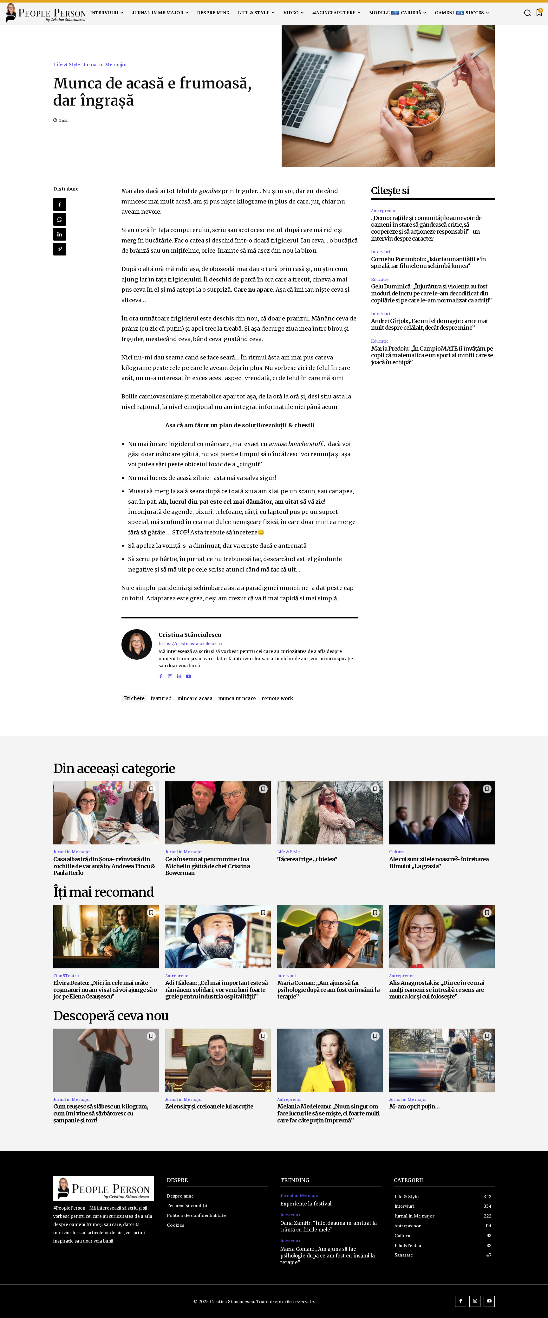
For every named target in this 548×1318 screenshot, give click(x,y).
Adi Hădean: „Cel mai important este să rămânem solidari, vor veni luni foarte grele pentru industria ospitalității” (216, 989)
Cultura (397, 852)
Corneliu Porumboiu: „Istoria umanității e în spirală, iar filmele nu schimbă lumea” (428, 262)
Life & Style (66, 64)
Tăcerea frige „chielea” (307, 859)
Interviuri (380, 252)
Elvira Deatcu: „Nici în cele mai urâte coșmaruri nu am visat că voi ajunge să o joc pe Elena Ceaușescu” (105, 989)
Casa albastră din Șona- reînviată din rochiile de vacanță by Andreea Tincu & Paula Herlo (104, 866)
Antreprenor (383, 210)
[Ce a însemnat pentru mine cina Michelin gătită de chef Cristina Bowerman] (218, 813)
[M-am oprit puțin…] (442, 1060)
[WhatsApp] (59, 219)
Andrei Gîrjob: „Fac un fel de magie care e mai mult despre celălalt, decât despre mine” (429, 324)
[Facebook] (59, 204)
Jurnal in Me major (105, 64)
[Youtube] (188, 675)
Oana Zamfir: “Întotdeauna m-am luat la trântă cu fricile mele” (328, 1226)
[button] (527, 12)
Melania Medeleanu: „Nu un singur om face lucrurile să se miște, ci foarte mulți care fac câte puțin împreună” (328, 1113)
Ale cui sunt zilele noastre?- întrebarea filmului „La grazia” (438, 863)
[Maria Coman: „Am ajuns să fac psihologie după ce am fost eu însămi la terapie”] (330, 936)
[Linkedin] (59, 234)
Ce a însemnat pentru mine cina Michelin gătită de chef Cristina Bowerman (207, 866)
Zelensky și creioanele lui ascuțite (209, 1106)
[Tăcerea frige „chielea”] (330, 813)
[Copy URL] (59, 249)
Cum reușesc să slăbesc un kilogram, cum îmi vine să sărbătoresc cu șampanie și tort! (100, 1113)
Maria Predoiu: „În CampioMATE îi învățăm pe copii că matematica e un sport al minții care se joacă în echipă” (432, 355)
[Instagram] (170, 675)
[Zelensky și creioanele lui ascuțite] (218, 1060)
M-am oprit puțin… (414, 1106)
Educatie (379, 279)
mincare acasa (194, 698)
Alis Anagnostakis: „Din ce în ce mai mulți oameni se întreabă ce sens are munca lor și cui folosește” (436, 989)
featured (161, 698)
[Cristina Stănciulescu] (136, 654)
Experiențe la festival (305, 1204)
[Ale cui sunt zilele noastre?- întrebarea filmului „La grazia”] (442, 813)
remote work (277, 698)
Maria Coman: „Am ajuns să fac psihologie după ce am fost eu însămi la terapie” (328, 989)
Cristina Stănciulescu (190, 634)
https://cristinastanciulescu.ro (191, 643)
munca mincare (237, 698)
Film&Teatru (66, 976)
